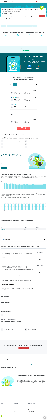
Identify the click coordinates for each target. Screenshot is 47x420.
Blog (21, 1)
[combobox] (6, 16)
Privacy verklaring (31, 411)
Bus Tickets (2, 395)
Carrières (15, 411)
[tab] (5, 14)
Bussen (9, 1)
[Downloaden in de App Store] (29, 66)
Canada (6, 395)
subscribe (4, 167)
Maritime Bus (3, 229)
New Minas (14, 395)
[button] (37, 1)
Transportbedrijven (17, 1)
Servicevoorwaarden (31, 409)
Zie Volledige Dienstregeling (23, 128)
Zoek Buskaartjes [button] (23, 348)
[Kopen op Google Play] (39, 66)
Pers (14, 409)
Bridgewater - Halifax (4, 364)
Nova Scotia (10, 395)
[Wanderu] (4, 2)
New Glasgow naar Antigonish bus (29, 364)
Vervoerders (30, 407)
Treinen (12, 1)
